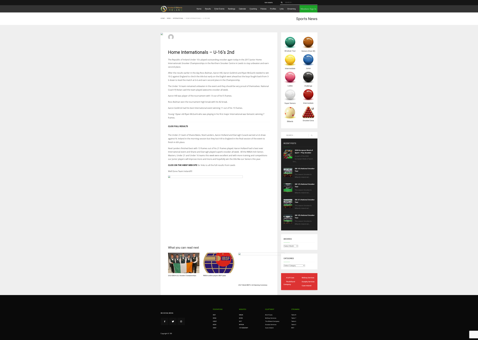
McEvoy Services (308, 277)
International (209, 38)
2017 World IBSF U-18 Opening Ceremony (252, 285)
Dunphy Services (308, 281)
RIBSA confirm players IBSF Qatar (214, 275)
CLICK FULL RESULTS (178, 126)
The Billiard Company (289, 282)
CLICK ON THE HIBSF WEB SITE (183, 165)
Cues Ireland (306, 285)
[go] (281, 2)
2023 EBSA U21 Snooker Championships (182, 275)
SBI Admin (180, 36)
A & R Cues (290, 277)
